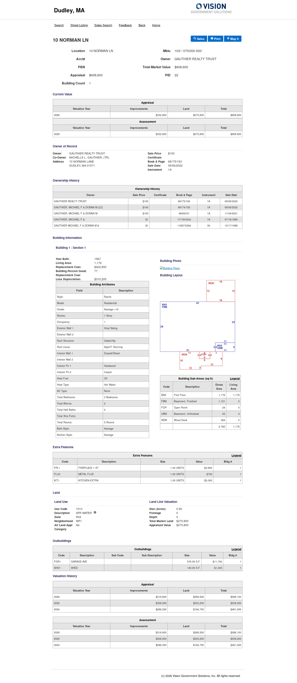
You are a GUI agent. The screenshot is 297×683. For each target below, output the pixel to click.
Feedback (125, 25)
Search (59, 25)
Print (217, 39)
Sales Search (103, 25)
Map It (234, 39)
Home (156, 25)
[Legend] (95, 512)
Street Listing (79, 25)
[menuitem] (59, 24)
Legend (235, 378)
